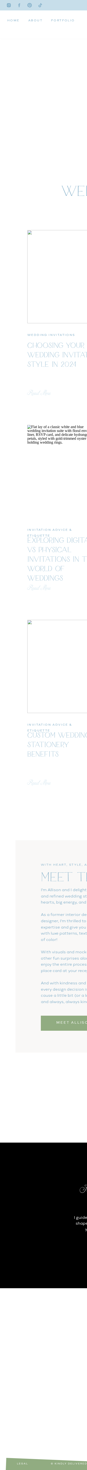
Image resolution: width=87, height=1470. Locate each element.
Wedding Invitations (51, 335)
